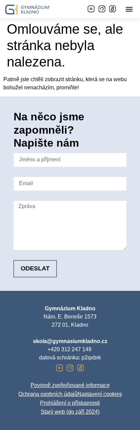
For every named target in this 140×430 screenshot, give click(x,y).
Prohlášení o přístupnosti (70, 403)
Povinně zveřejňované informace (70, 385)
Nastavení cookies (99, 394)
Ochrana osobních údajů (47, 394)
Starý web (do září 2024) (70, 412)
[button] (129, 9)
